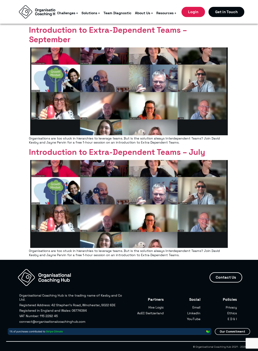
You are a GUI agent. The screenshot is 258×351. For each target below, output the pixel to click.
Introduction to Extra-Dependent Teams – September (108, 34)
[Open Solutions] (99, 13)
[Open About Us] (152, 13)
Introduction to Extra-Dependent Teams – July (117, 152)
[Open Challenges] (77, 13)
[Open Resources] (175, 13)
